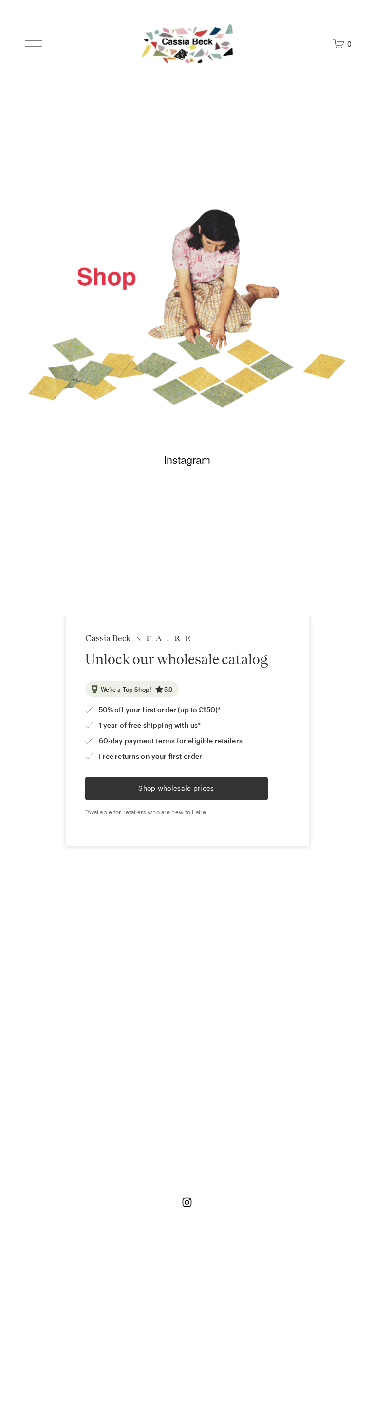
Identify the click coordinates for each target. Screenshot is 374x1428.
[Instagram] (187, 1202)
